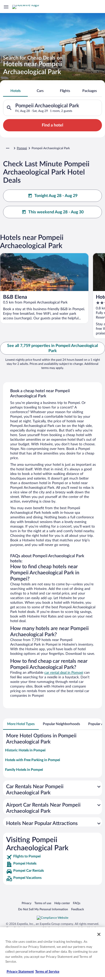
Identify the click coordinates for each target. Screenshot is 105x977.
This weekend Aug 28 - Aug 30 (56, 212)
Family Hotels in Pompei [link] (24, 770)
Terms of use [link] (42, 903)
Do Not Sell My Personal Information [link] (43, 909)
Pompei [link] (22, 148)
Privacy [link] (26, 903)
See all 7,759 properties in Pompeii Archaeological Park (52, 348)
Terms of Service (47, 971)
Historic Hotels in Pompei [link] (25, 750)
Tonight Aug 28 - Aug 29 (55, 196)
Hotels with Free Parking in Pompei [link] (32, 760)
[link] (52, 857)
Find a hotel (52, 125)
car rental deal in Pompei (63, 672)
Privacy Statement (20, 971)
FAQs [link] (76, 903)
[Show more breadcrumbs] (7, 148)
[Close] (98, 934)
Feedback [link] (77, 909)
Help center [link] (62, 903)
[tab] (15, 91)
